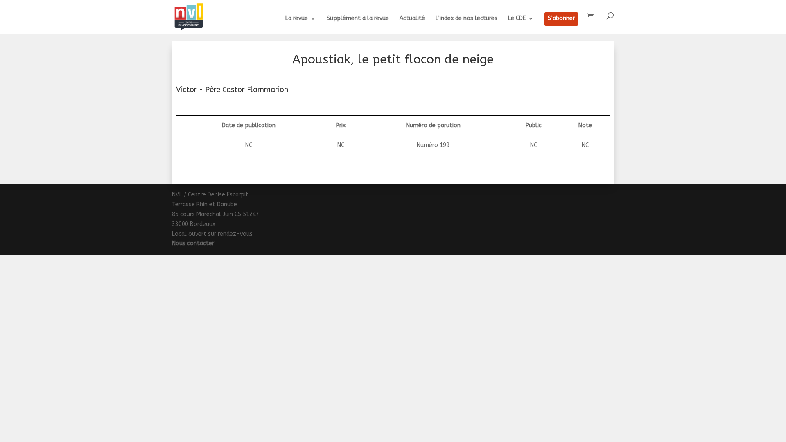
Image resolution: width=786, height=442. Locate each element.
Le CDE (517, 19)
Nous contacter (193, 243)
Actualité (412, 19)
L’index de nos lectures (466, 19)
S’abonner (561, 19)
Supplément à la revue (358, 19)
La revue (296, 19)
